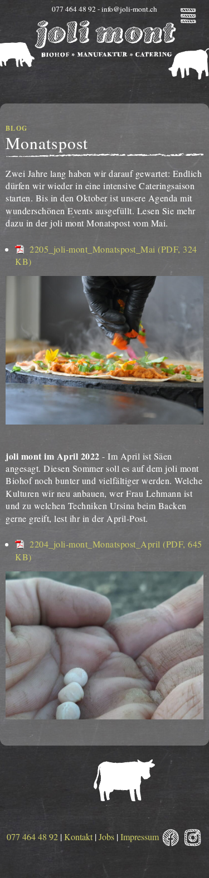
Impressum (139, 836)
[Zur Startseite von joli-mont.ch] (104, 62)
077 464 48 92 (32, 836)
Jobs (106, 836)
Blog (16, 128)
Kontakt (78, 836)
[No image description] (104, 421)
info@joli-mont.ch (129, 9)
